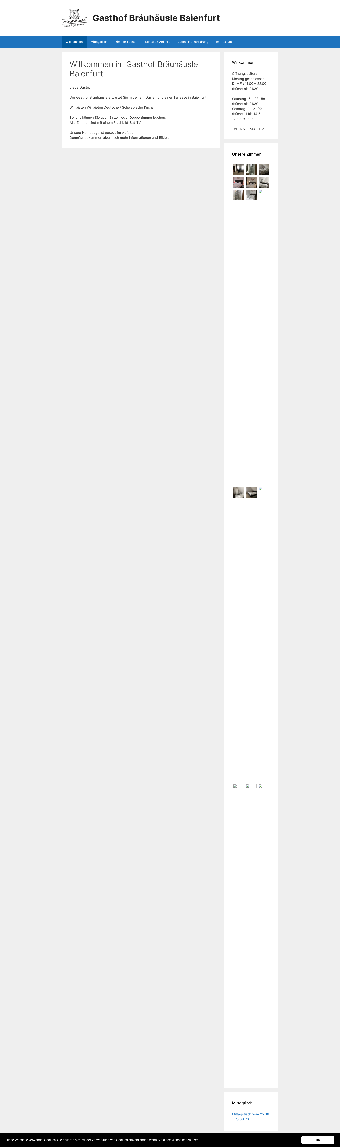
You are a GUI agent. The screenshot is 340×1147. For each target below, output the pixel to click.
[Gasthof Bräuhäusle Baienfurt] (74, 18)
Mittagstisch (99, 42)
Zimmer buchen (126, 42)
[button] (200, 1140)
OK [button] (318, 1139)
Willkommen (74, 42)
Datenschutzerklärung (192, 42)
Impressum (224, 42)
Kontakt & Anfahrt (157, 42)
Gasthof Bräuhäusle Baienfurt (156, 17)
